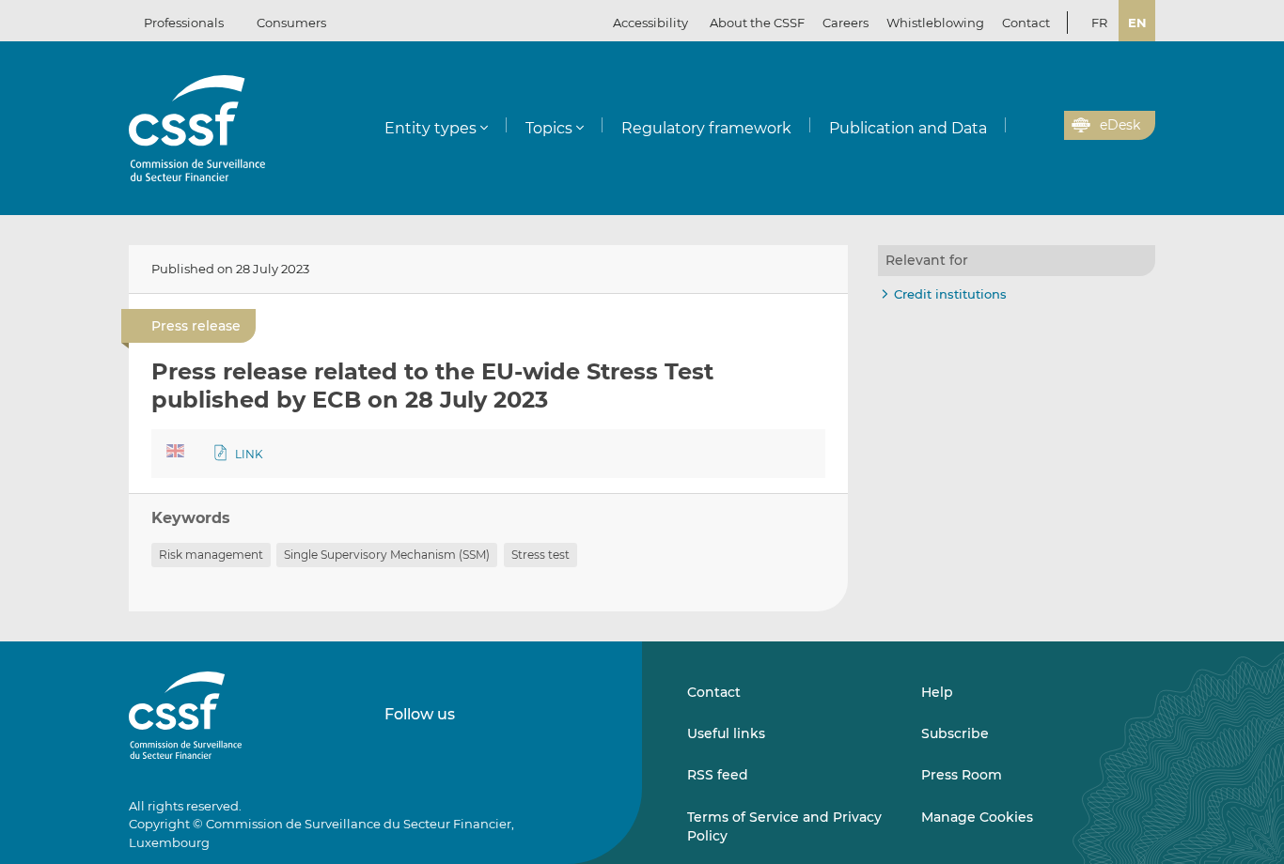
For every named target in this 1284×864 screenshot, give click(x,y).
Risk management (211, 555)
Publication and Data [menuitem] (908, 128)
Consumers (291, 22)
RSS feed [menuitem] (717, 774)
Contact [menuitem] (1026, 22)
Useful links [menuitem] (726, 733)
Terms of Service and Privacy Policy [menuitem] (784, 826)
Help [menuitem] (937, 692)
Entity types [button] (430, 128)
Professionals (184, 22)
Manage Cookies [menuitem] (977, 817)
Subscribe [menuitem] (955, 733)
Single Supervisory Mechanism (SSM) (387, 555)
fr (1099, 22)
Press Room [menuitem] (961, 774)
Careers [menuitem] (845, 22)
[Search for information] (1020, 125)
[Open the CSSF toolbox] (1043, 125)
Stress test (540, 555)
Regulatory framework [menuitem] (706, 128)
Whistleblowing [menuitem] (935, 22)
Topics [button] (548, 128)
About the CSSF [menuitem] (757, 22)
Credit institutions (950, 293)
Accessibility (650, 22)
